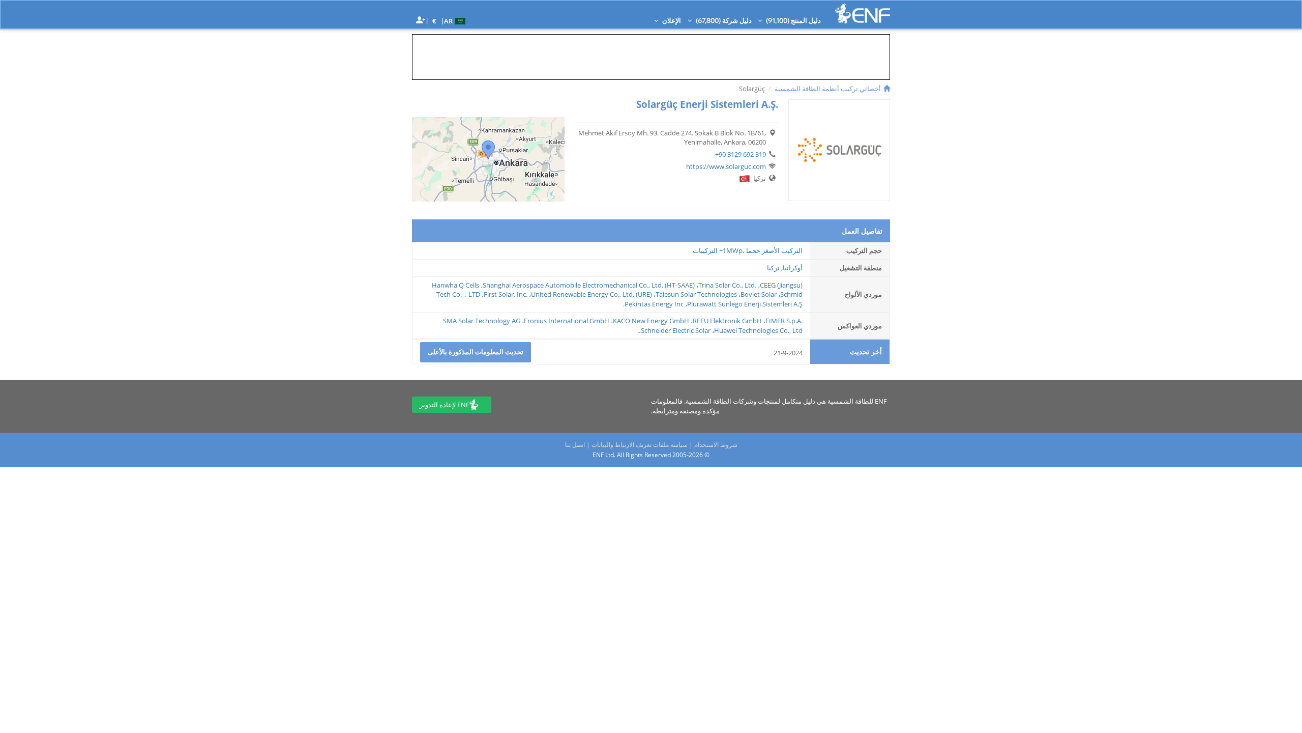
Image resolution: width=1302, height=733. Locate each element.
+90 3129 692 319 (740, 154)
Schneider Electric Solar (676, 330)
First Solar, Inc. (505, 294)
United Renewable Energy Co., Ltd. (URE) (591, 294)
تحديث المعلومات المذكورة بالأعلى (475, 351)
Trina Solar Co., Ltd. (727, 285)
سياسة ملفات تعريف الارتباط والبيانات (639, 444)
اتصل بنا (575, 444)
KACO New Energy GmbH (651, 320)
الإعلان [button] (671, 20)
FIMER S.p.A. (784, 320)
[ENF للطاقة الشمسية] (862, 13)
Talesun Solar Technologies (696, 294)
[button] (456, 20)
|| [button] (434, 20)
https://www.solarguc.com (726, 166)
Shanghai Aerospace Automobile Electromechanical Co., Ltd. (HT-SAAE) (589, 285)
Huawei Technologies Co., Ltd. (720, 330)
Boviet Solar (759, 294)
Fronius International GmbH (566, 320)
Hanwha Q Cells (455, 285)
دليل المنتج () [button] (792, 20)
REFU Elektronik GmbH (727, 320)
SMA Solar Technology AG (481, 320)
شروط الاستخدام (715, 444)
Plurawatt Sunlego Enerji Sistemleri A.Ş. (713, 303)
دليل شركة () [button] (723, 20)
